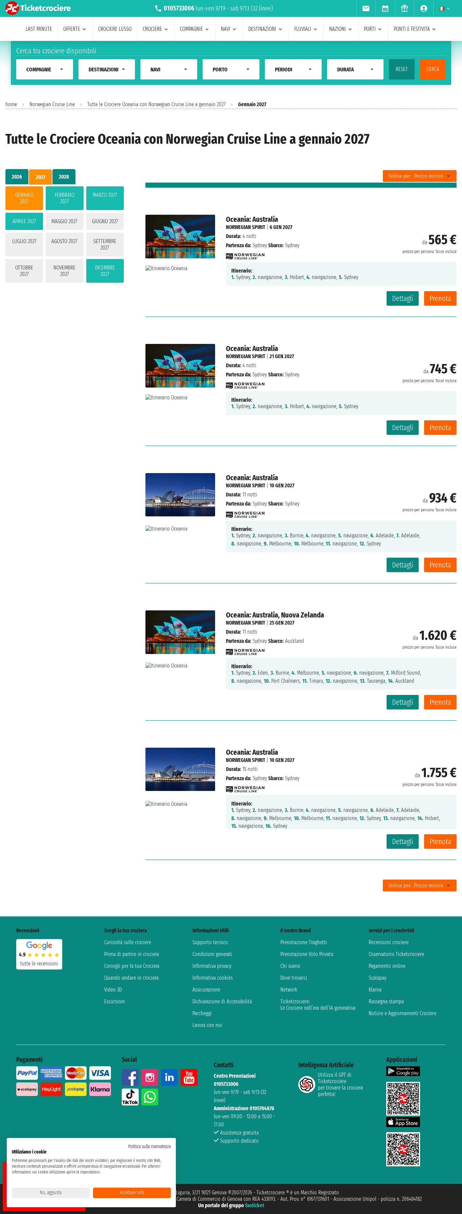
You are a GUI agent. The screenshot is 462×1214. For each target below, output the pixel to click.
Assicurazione (206, 989)
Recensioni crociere (389, 942)
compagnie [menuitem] (191, 29)
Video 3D (113, 989)
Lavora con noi (207, 1025)
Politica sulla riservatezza (149, 1146)
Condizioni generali (212, 954)
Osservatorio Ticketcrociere (396, 954)
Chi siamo (290, 966)
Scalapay (377, 978)
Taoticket (254, 1205)
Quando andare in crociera (131, 978)
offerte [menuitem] (71, 29)
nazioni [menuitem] (337, 29)
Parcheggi (202, 1013)
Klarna (375, 989)
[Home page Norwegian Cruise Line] (245, 254)
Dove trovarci (293, 978)
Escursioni (114, 1001)
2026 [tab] (17, 176)
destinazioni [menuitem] (262, 29)
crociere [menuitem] (152, 29)
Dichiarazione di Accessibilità (222, 1001)
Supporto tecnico (210, 942)
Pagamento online (387, 966)
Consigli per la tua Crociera (131, 966)
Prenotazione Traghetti (303, 942)
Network (288, 989)
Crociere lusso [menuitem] (115, 29)
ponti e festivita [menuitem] (412, 29)
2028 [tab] (64, 176)
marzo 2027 (105, 195)
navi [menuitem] (225, 29)
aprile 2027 (24, 221)
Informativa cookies (212, 978)
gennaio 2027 (24, 198)
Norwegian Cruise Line (52, 104)
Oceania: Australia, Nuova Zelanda (275, 615)
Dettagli (402, 298)
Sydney (260, 245)
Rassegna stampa (386, 1001)
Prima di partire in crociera (131, 954)
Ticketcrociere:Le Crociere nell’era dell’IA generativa (317, 1004)
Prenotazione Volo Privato (306, 954)
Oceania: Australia (252, 219)
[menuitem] (365, 8)
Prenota (440, 298)
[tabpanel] (64, 235)
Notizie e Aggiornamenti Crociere (402, 1013)
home (11, 104)
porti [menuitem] (370, 29)
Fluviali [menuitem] (302, 29)
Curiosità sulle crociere (127, 942)
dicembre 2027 (105, 270)
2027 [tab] (40, 177)
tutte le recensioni (39, 963)
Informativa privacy (211, 966)
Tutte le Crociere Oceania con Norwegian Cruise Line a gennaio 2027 (156, 104)
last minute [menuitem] (39, 29)
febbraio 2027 (64, 198)
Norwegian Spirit (245, 227)
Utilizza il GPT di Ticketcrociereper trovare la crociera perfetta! (340, 1084)
